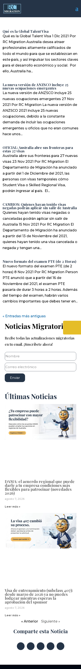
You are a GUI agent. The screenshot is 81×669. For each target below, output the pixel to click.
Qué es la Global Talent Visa (26, 31)
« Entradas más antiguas (24, 316)
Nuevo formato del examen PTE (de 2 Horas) (39, 261)
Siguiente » (50, 621)
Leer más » (12, 506)
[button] (21, 646)
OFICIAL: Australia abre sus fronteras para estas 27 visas (38, 149)
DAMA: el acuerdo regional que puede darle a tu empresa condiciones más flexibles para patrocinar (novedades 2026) (40, 487)
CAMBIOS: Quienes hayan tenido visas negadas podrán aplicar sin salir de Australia (40, 206)
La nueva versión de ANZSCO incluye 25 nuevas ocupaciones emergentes (35, 86)
